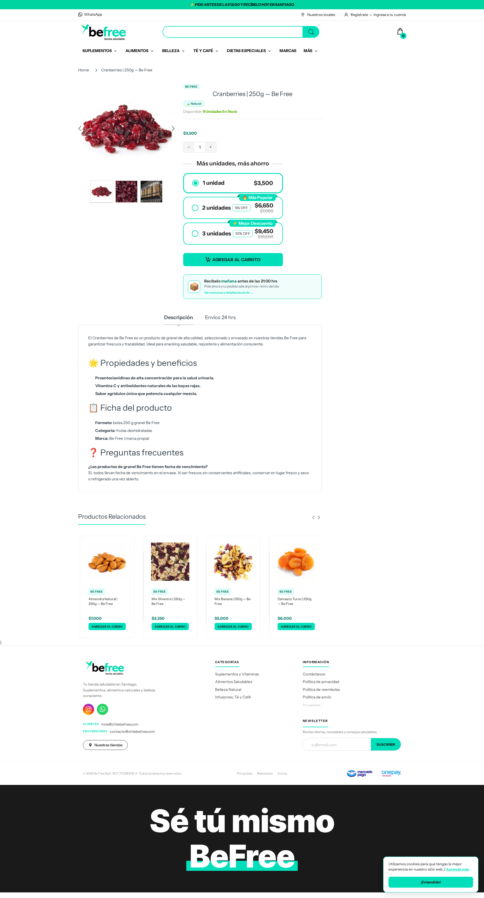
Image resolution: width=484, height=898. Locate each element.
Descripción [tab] (178, 317)
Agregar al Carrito (236, 259)
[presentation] (313, 517)
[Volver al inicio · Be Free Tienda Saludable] (103, 31)
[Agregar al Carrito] (107, 626)
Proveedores (311, 705)
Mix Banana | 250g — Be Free (233, 601)
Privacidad (244, 773)
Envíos (282, 773)
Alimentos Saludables (233, 681)
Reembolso (265, 773)
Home (83, 70)
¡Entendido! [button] (431, 882)
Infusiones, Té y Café (233, 697)
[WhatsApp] (102, 709)
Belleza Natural (228, 689)
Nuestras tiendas (108, 745)
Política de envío (317, 697)
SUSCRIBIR (385, 744)
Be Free (191, 86)
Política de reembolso (321, 689)
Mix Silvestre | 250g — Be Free (168, 601)
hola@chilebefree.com (119, 724)
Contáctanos (314, 674)
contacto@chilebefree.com (132, 731)
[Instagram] (88, 709)
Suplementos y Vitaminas (237, 674)
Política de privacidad (321, 681)
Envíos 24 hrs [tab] (220, 317)
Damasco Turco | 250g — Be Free (294, 601)
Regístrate (359, 14)
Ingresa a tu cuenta (390, 14)
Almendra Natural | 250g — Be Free (103, 601)
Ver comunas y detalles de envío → (228, 292)
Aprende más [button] (457, 869)
